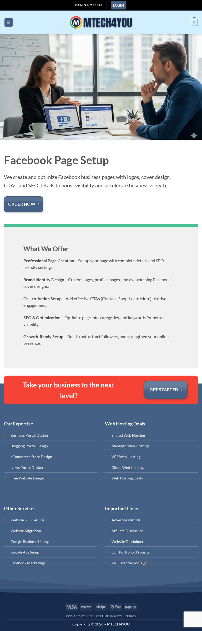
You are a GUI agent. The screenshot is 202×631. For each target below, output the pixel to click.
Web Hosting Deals (127, 478)
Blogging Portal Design (29, 446)
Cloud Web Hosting (128, 467)
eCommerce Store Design (31, 456)
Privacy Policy (79, 616)
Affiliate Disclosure (127, 530)
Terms (130, 616)
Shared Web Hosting (128, 435)
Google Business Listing (30, 541)
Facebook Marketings (28, 563)
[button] (118, 5)
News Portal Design (27, 467)
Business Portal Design (29, 435)
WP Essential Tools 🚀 (130, 563)
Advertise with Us (126, 520)
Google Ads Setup (25, 552)
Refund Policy (109, 616)
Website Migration (26, 530)
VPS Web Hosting (126, 456)
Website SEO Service (27, 520)
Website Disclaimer (128, 541)
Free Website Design (27, 478)
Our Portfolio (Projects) (131, 552)
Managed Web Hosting (130, 446)
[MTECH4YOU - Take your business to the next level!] (101, 22)
